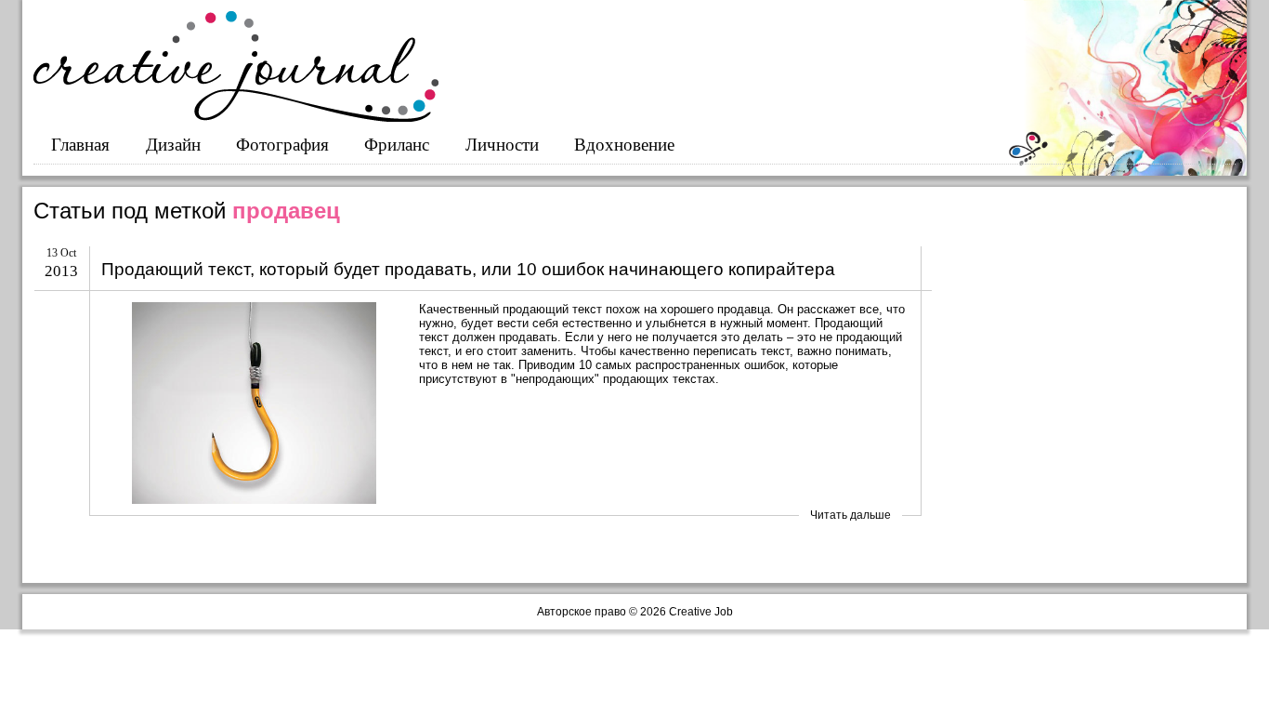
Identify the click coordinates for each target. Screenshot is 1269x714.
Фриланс (396, 144)
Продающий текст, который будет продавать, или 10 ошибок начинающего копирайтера (468, 269)
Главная (80, 144)
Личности (502, 144)
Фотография (282, 144)
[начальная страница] (235, 118)
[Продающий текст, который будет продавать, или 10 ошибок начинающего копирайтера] (254, 403)
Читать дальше (850, 515)
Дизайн (173, 144)
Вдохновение (624, 144)
